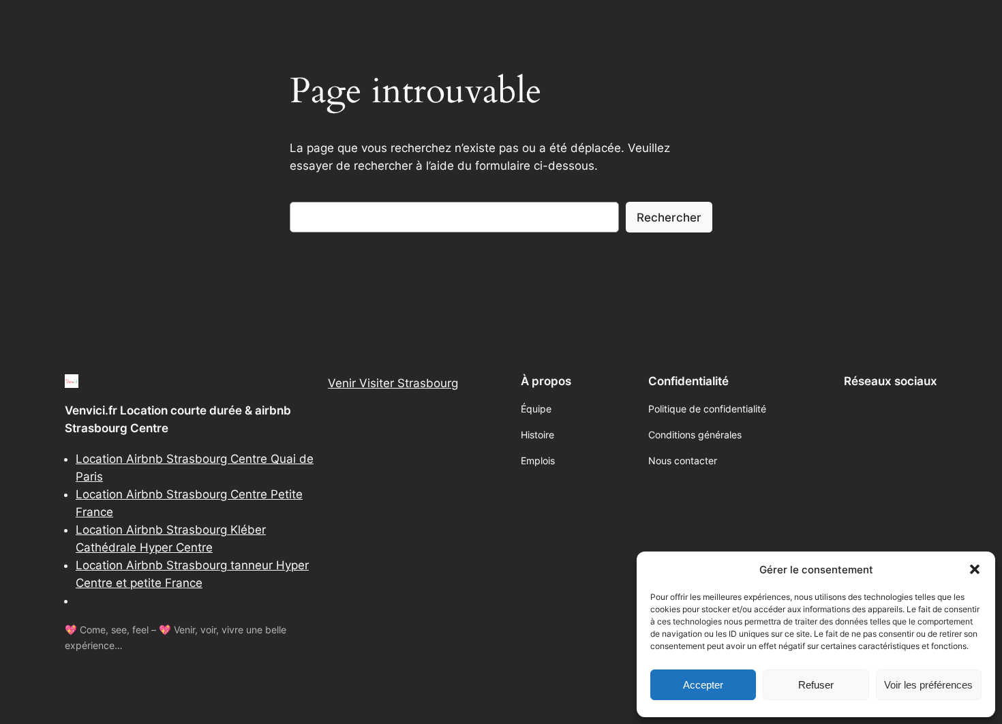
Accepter (703, 685)
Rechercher (669, 217)
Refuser (816, 685)
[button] (975, 569)
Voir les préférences (928, 685)
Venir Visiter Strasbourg (393, 383)
